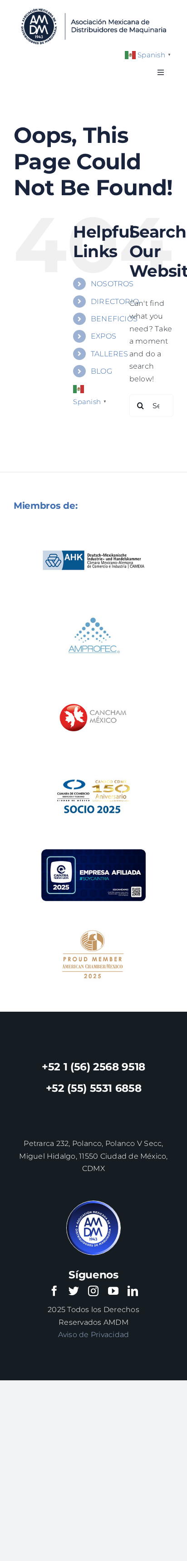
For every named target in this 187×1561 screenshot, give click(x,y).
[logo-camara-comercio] (93, 764)
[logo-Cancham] (93, 686)
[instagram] (93, 1291)
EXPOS (103, 336)
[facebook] (54, 1291)
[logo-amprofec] (93, 607)
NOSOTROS (112, 283)
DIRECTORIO (115, 301)
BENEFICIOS (114, 318)
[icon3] (93, 1204)
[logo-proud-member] (93, 922)
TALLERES (109, 354)
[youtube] (113, 1291)
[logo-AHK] (93, 528)
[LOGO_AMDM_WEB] (93, 8)
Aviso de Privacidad (93, 1334)
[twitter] (74, 1291)
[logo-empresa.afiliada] (93, 843)
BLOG (101, 371)
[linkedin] (133, 1291)
